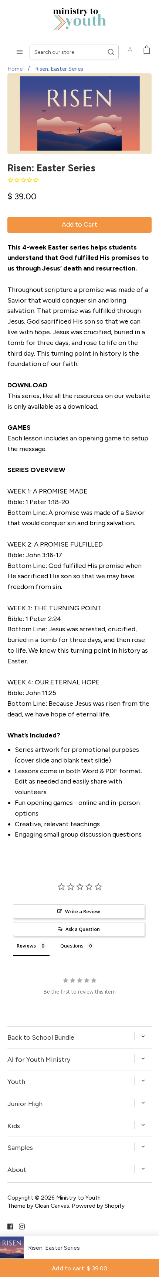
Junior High (25, 1104)
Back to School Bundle (40, 1037)
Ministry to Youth (78, 1197)
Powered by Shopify (98, 1205)
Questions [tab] (72, 945)
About (16, 1170)
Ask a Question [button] (82, 929)
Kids (13, 1126)
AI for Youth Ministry (38, 1060)
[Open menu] (19, 52)
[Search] (110, 52)
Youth (16, 1082)
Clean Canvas (52, 1205)
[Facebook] (7, 1226)
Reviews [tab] (26, 945)
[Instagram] (19, 1226)
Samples (20, 1148)
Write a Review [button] (82, 911)
